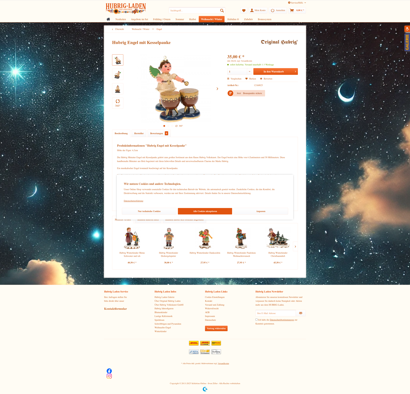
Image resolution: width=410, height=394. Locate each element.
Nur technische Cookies (149, 211)
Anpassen (260, 211)
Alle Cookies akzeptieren (205, 211)
